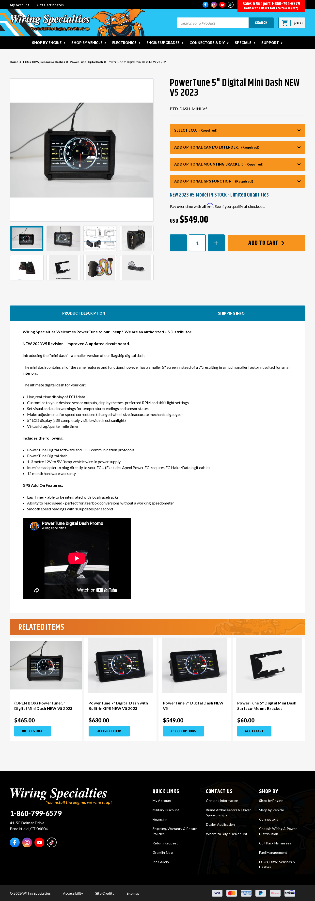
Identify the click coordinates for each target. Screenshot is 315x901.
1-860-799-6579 (285, 3)
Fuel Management (273, 852)
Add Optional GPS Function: (213, 181)
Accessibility (73, 893)
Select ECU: (196, 130)
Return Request (165, 843)
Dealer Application (220, 824)
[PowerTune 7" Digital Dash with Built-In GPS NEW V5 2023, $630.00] (120, 665)
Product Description (83, 313)
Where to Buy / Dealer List (227, 834)
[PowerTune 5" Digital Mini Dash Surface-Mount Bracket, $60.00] (269, 665)
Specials (243, 43)
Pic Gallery (161, 862)
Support (270, 43)
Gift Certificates (50, 5)
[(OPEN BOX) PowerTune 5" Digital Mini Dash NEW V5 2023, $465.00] (46, 665)
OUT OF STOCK (32, 731)
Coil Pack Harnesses (275, 843)
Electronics (124, 43)
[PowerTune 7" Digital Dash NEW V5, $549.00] (194, 665)
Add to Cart (264, 243)
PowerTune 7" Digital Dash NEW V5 (193, 706)
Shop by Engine (47, 43)
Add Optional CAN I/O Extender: (216, 147)
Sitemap (132, 893)
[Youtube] (222, 5)
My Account (19, 5)
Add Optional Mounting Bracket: (219, 164)
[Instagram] (214, 5)
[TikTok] (231, 5)
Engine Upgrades (163, 43)
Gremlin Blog (163, 852)
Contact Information (222, 800)
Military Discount (166, 810)
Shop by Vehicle (86, 43)
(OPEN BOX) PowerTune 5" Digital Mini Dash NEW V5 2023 (43, 706)
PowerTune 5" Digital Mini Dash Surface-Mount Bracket (267, 706)
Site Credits (104, 893)
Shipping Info (231, 313)
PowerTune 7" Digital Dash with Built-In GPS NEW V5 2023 (118, 706)
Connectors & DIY (207, 43)
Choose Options (109, 731)
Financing (160, 819)
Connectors (268, 819)
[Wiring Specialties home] (61, 795)
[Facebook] (205, 5)
